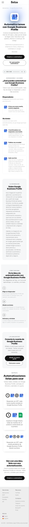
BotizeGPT (18, 508)
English (6, 516)
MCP (3, 495)
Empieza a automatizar (14, 57)
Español (6, 518)
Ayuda (17, 495)
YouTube (17, 492)
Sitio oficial (14, 51)
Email (16, 510)
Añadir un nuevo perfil (14, 358)
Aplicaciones (5, 8)
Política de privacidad (22, 523)
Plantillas (4, 499)
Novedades (5, 497)
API (3, 501)
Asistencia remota (20, 501)
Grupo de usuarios (20, 505)
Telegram (17, 503)
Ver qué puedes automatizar (14, 62)
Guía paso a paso (14, 363)
